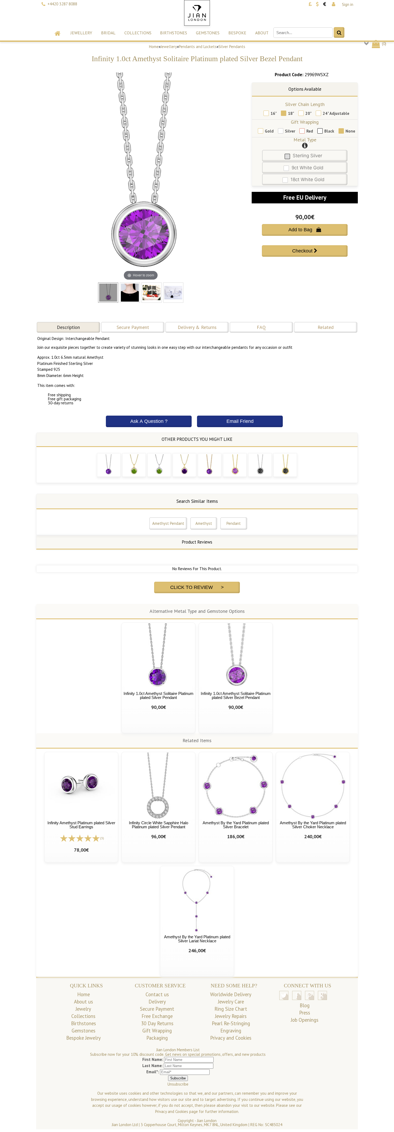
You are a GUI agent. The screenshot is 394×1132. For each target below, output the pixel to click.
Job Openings (304, 1020)
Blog (305, 1005)
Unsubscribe (178, 1084)
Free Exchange (157, 1016)
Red (309, 131)
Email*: (152, 1071)
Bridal (108, 32)
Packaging (157, 1038)
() (383, 43)
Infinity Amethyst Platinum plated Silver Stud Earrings (81, 824)
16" (273, 113)
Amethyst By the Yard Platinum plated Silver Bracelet (236, 824)
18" (291, 113)
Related (326, 327)
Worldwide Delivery (230, 994)
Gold (269, 131)
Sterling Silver (307, 155)
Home (154, 46)
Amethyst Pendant (168, 523)
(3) (102, 838)
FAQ (261, 327)
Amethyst (203, 523)
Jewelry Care (231, 1001)
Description (68, 327)
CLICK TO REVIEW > (197, 587)
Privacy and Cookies (230, 1038)
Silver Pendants (231, 47)
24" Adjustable (336, 113)
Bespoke (237, 32)
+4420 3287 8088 (62, 3)
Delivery (157, 1001)
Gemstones (208, 32)
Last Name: (152, 1065)
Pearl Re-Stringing (231, 1023)
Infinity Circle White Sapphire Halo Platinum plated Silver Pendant (158, 824)
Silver (290, 131)
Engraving (230, 1030)
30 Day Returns (157, 1023)
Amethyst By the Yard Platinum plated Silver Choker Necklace (313, 824)
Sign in (347, 4)
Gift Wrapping (305, 122)
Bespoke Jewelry (83, 1038)
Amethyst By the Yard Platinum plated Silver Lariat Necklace (197, 939)
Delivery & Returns (197, 327)
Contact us (157, 994)
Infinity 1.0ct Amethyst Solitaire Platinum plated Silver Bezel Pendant (236, 695)
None (350, 131)
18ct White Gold (307, 179)
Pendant (233, 523)
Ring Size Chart (230, 1009)
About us (83, 1001)
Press (304, 1012)
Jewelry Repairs (231, 1016)
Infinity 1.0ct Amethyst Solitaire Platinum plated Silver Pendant (159, 695)
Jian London (207, 1120)
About (262, 32)
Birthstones (173, 32)
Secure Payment (133, 327)
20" (308, 113)
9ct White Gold (307, 167)
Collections (137, 32)
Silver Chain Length (305, 104)
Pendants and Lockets (198, 47)
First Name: (152, 1059)
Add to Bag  (304, 229)
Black (329, 131)
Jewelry (83, 1009)
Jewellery (81, 32)
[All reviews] (80, 837)
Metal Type (304, 140)
